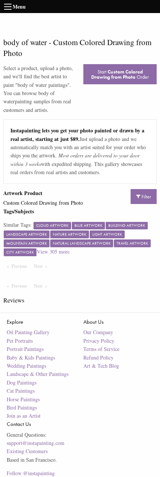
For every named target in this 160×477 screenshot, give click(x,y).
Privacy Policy (98, 340)
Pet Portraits (20, 340)
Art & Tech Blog (101, 365)
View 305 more (53, 251)
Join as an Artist (24, 415)
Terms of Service (101, 348)
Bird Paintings (22, 407)
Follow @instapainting (31, 473)
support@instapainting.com (35, 442)
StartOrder (120, 74)
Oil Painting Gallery (28, 332)
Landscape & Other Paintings (37, 373)
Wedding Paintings (26, 365)
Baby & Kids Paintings (31, 357)
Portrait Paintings (25, 348)
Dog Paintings (21, 382)
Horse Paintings (23, 399)
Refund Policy (98, 357)
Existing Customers (27, 451)
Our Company (98, 332)
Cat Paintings (21, 390)
